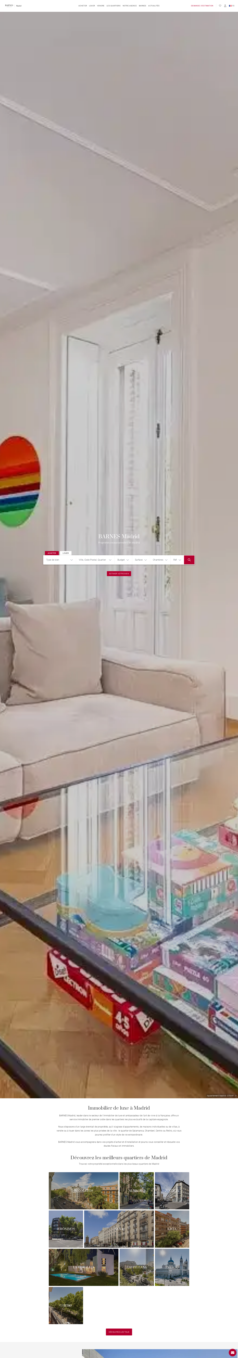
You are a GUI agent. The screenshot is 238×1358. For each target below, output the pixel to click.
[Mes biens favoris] (220, 5)
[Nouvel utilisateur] (225, 6)
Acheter (83, 6)
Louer (92, 6)
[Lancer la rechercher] (189, 559)
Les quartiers (114, 6)
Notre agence (130, 6)
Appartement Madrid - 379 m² (220, 1096)
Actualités (153, 6)
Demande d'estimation (202, 6)
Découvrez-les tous (119, 1332)
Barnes (142, 6)
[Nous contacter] (232, 1352)
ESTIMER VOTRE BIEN (119, 574)
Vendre (100, 6)
